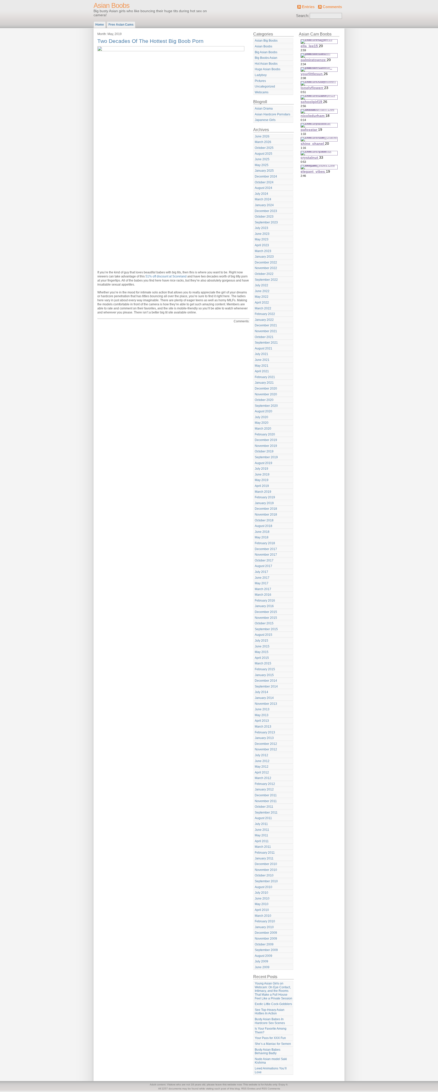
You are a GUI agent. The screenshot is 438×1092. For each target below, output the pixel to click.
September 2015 (266, 629)
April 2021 (262, 371)
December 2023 (266, 211)
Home (99, 24)
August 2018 (263, 526)
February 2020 (265, 434)
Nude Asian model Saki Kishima (271, 1061)
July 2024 (261, 194)
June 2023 (262, 234)
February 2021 (265, 377)
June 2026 (262, 136)
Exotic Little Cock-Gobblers (273, 1004)
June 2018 (262, 532)
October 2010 (264, 875)
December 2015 (266, 612)
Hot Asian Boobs (266, 63)
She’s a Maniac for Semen (273, 1044)
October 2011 (264, 806)
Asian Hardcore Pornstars (272, 114)
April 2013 (262, 721)
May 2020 (261, 423)
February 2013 (265, 732)
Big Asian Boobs (266, 52)
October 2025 (264, 148)
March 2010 (263, 916)
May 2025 (261, 165)
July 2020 (261, 417)
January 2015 (264, 675)
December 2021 (266, 325)
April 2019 (262, 486)
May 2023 (261, 239)
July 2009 (261, 961)
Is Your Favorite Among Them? (270, 1030)
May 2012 (261, 766)
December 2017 (266, 549)
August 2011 (263, 818)
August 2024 (263, 188)
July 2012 (261, 755)
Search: (302, 16)
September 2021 (266, 342)
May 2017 (261, 583)
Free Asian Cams (121, 24)
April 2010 (262, 910)
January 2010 (264, 927)
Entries (308, 7)
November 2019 (266, 446)
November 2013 (266, 704)
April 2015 (262, 658)
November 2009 (266, 938)
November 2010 (266, 870)
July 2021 (261, 354)
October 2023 (264, 216)
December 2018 (266, 508)
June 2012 (262, 761)
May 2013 (261, 715)
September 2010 (266, 881)
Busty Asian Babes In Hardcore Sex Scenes (270, 1021)
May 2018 (261, 537)
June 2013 (262, 709)
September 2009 (266, 950)
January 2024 (264, 205)
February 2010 (265, 921)
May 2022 (261, 296)
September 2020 (266, 406)
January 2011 (264, 858)
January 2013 (264, 738)
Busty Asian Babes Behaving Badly (267, 1051)
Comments (332, 7)
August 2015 (263, 635)
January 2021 (264, 382)
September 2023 (266, 222)
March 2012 (263, 778)
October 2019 (264, 451)
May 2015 (261, 652)
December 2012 (266, 744)
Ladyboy (261, 75)
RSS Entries (248, 1088)
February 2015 (265, 669)
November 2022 (266, 268)
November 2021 (266, 331)
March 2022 (263, 308)
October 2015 (264, 623)
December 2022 (266, 262)
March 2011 (263, 847)
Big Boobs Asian (266, 58)
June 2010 (262, 898)
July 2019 (261, 468)
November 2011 (266, 801)
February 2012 (265, 784)
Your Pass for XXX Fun (270, 1038)
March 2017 (263, 589)
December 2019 (266, 440)
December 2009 (266, 933)
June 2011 (262, 830)
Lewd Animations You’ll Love (271, 1070)
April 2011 (262, 841)
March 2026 (263, 142)
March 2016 (263, 594)
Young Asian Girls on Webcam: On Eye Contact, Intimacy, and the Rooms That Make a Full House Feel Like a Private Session (273, 991)
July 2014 (261, 692)
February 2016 (265, 600)
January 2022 (264, 320)
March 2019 (263, 492)
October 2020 (264, 400)
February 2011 (265, 852)
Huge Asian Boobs (267, 69)
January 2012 (264, 789)
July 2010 (261, 892)
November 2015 (266, 618)
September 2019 (266, 457)
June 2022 (262, 291)
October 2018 (264, 520)
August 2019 (263, 463)
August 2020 (263, 411)
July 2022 (261, 285)
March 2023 (263, 251)
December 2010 (266, 864)
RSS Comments (271, 1088)
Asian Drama (264, 108)
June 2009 (262, 967)
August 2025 (263, 153)
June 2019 (262, 474)
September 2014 (266, 686)
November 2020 (266, 394)
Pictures (260, 81)
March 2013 (263, 726)
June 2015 (262, 646)
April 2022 (262, 302)
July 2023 (261, 228)
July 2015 (261, 640)
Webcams (261, 92)
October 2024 (264, 182)
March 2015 (263, 663)
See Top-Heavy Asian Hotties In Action (269, 1011)
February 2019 (265, 497)
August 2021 (263, 348)
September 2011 (266, 812)
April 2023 (262, 245)
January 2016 (264, 606)
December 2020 (266, 388)
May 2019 (261, 480)
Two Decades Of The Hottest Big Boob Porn (150, 41)
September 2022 (266, 279)
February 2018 (265, 543)
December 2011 (266, 795)
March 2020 (263, 428)
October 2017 (264, 560)
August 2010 (263, 887)
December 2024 (266, 176)
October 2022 (264, 274)
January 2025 (264, 170)
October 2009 (264, 944)
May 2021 (261, 365)
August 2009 (263, 956)
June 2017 (262, 577)
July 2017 (261, 572)
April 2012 (262, 772)
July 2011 (261, 824)
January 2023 (264, 256)
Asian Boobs (112, 5)
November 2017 (266, 554)
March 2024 (263, 199)
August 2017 (263, 566)
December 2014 (266, 680)
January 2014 (264, 698)
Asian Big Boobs (266, 40)
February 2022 (265, 314)
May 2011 (261, 835)
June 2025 (262, 159)
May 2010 (261, 904)
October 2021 (264, 337)
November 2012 (266, 749)
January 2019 (264, 503)
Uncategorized (265, 86)
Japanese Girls (265, 120)
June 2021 (262, 360)
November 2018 (266, 514)
